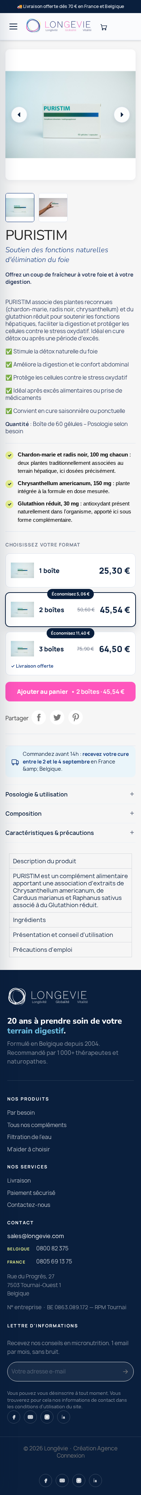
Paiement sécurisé (31, 1193)
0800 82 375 (52, 1248)
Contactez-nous (28, 1205)
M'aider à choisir (28, 1149)
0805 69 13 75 (54, 1261)
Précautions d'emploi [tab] (42, 950)
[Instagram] (47, 1417)
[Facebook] (13, 1417)
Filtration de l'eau (29, 1137)
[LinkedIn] (63, 1417)
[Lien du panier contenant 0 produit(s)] (103, 26)
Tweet (57, 717)
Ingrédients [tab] (29, 920)
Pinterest (75, 717)
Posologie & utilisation (36, 794)
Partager (38, 717)
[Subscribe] (125, 1371)
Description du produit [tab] (44, 861)
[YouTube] (30, 1417)
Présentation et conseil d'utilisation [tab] (63, 935)
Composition (23, 814)
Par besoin (21, 1113)
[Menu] (13, 26)
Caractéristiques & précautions (49, 833)
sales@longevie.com (35, 1236)
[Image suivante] (122, 115)
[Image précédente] (19, 115)
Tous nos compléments (37, 1125)
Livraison (19, 1180)
